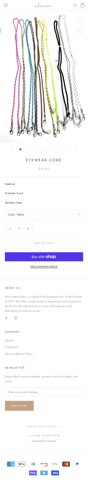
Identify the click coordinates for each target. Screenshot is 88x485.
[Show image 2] (25, 149)
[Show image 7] (46, 149)
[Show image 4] (33, 149)
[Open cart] (82, 5)
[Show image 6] (42, 149)
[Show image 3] (29, 149)
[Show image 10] (59, 149)
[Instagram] (15, 317)
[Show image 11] (63, 149)
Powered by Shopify (44, 441)
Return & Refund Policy (19, 354)
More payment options (44, 266)
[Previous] (12, 149)
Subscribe (19, 406)
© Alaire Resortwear (44, 435)
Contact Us (11, 347)
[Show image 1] (20, 149)
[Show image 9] (55, 149)
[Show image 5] (37, 149)
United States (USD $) (42, 426)
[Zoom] (79, 20)
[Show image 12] (68, 149)
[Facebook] (6, 317)
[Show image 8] (50, 149)
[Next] (75, 149)
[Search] (75, 5)
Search (9, 340)
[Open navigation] (6, 5)
